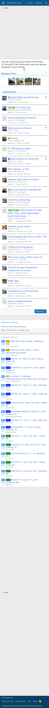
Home (35, 701)
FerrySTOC (10, 450)
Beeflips (10, 192)
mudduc (10, 283)
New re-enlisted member (20, 301)
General (17, 283)
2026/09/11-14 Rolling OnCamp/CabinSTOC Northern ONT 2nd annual (26, 377)
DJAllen (10, 218)
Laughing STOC (18, 141)
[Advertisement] (24, 34)
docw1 (10, 141)
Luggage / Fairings (21, 273)
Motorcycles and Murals (20, 128)
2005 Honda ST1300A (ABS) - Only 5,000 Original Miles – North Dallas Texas (25, 213)
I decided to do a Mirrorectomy (23, 290)
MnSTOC (9, 485)
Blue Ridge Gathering (14, 416)
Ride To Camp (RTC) (13, 381)
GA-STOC (9, 441)
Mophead (11, 229)
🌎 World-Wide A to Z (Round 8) (23, 158)
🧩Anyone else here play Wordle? (24, 189)
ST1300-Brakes (20, 151)
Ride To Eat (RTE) (12, 346)
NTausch (4, 326)
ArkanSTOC (10, 408)
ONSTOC (9, 390)
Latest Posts (10, 92)
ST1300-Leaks (28, 249)
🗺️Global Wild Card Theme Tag (23, 97)
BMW (17, 229)
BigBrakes (11, 202)
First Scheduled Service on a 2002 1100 (27, 236)
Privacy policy (20, 701)
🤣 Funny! (13, 138)
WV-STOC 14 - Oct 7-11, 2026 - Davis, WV (26, 420)
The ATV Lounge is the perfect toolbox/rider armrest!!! (22, 269)
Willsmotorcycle (13, 110)
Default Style (8, 698)
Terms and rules (8, 701)
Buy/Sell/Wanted (26, 110)
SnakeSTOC (10, 373)
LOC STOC (9, 467)
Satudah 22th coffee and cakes (23, 179)
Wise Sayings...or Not (18, 169)
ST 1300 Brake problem (19, 148)
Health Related (20, 120)
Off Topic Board (19, 171)
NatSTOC (9, 476)
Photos (16, 130)
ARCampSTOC (11, 432)
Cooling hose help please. (20, 246)
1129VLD (11, 100)
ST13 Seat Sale (23, 107)
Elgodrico (11, 151)
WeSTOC (9, 399)
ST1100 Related (20, 239)
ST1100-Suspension (23, 202)
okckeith (11, 120)
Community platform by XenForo (22, 706)
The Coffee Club (20, 182)
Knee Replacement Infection (22, 117)
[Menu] (3, 2)
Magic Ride (13, 280)
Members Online (9, 322)
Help (29, 701)
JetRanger (22, 326)
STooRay (11, 182)
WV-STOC (9, 422)
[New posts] (46, 3)
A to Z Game (18, 161)
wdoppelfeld (12, 304)
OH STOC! (9, 458)
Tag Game (18, 100)
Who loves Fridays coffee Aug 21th (25, 257)
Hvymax (10, 239)
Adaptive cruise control (19, 226)
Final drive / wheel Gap (19, 199)
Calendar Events (9, 337)
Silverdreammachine (15, 249)
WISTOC (9, 364)
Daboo (10, 171)
